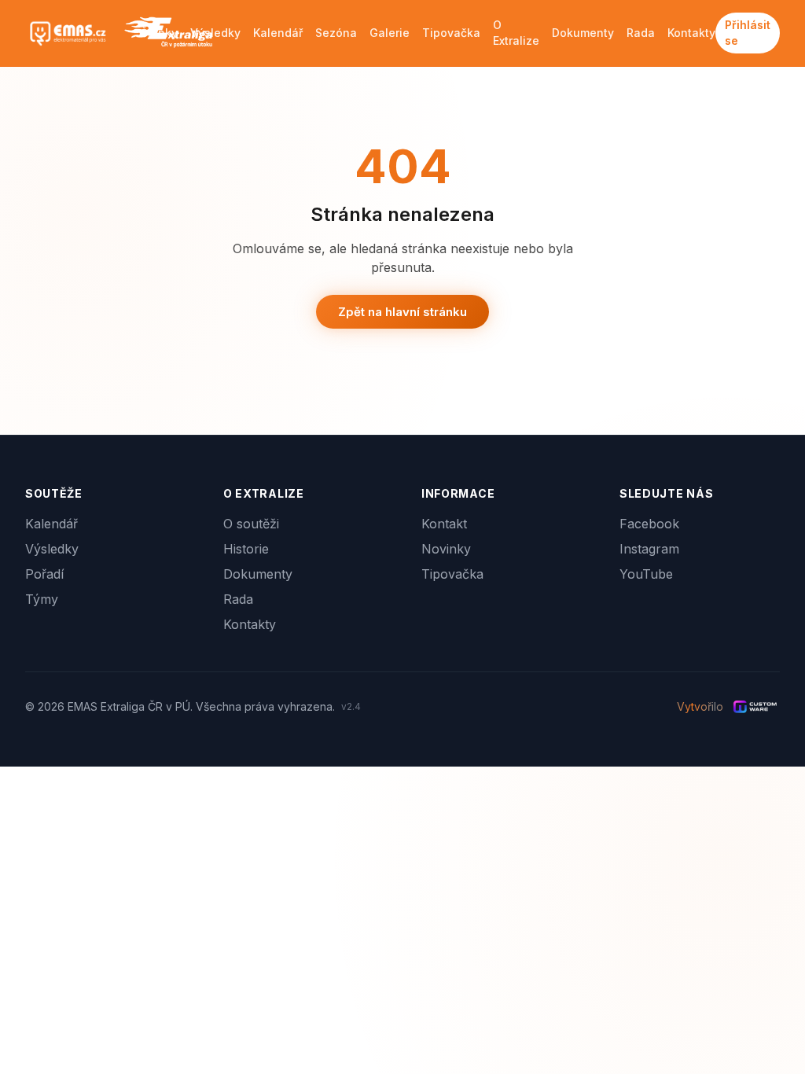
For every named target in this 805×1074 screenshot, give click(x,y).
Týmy (41, 599)
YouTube (646, 574)
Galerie (389, 32)
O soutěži (251, 523)
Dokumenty (583, 32)
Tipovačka (451, 32)
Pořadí (44, 574)
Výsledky (215, 32)
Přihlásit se (747, 32)
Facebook (649, 523)
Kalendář (278, 32)
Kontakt (444, 523)
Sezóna (336, 32)
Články (159, 32)
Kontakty (691, 32)
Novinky (446, 549)
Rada (641, 32)
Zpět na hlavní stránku (402, 311)
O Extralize (516, 32)
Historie (246, 549)
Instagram (649, 549)
